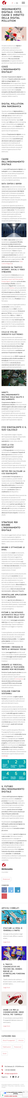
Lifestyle (20, 1040)
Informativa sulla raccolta (9, 1096)
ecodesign (5, 756)
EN (17, 3)
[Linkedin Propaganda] (13, 1077)
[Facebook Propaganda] (11, 1077)
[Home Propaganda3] (4, 2)
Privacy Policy (11, 1086)
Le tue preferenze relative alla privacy (15, 1093)
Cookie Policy (17, 1086)
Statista (11, 288)
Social (4, 1053)
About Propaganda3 (9, 1040)
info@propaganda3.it (11, 1073)
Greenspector (19, 679)
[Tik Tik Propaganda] (19, 1077)
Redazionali (6, 879)
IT (12, 3)
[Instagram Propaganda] (16, 1077)
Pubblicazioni (7, 1047)
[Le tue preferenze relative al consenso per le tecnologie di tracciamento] (2, 1095)
